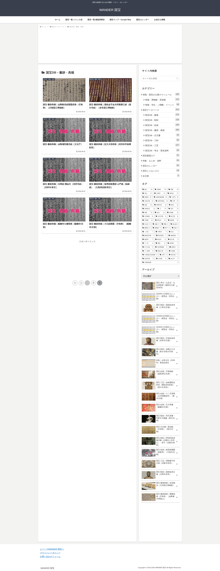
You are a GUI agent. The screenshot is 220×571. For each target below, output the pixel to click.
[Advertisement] (110, 45)
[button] (177, 78)
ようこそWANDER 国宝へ (52, 549)
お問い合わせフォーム (50, 556)
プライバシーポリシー (50, 553)
